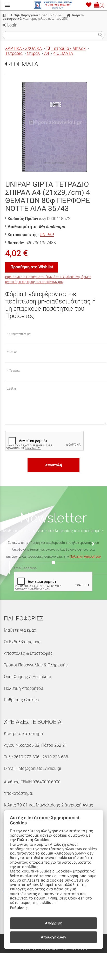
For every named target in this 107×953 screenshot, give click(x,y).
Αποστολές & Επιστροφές (28, 653)
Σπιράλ (33, 53)
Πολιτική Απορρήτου (85, 556)
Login (11, 25)
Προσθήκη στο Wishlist (31, 266)
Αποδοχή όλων (53, 937)
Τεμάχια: (14, 370)
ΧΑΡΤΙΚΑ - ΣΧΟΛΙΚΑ (23, 48)
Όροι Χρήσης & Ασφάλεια (27, 676)
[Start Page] (53, 5)
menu (7, 5)
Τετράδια (14, 53)
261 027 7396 (38, 15)
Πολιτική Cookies (33, 839)
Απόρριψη (53, 923)
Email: (13, 352)
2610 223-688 (55, 757)
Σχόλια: (11, 389)
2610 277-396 (26, 757)
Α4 (46, 53)
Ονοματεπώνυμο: (20, 334)
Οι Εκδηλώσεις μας (22, 641)
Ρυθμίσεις (19, 907)
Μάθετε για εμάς (20, 630)
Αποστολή (53, 465)
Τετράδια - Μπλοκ (68, 48)
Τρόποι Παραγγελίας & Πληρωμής (36, 665)
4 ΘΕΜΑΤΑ (63, 53)
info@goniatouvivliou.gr (39, 768)
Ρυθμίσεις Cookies (21, 699)
